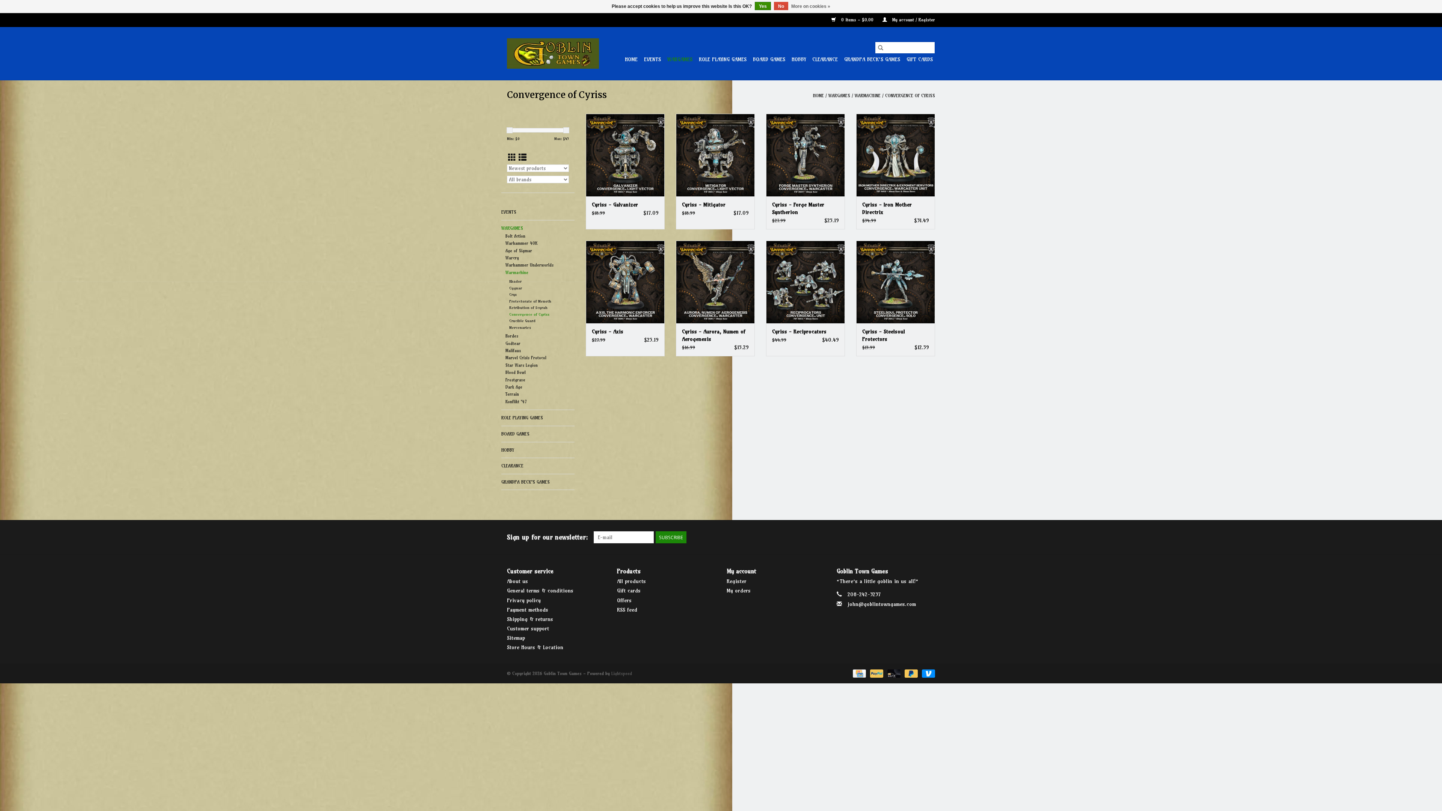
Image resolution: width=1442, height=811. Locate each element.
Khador (515, 281)
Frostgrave (515, 380)
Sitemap (516, 638)
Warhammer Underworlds (529, 265)
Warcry (512, 258)
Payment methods (527, 609)
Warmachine (868, 95)
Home (631, 59)
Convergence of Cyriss (910, 95)
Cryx (513, 294)
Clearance (825, 59)
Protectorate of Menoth (530, 301)
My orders (739, 590)
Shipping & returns (530, 619)
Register (737, 581)
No (781, 6)
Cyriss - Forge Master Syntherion (798, 208)
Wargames (679, 59)
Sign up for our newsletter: (547, 537)
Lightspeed (621, 673)
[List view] (522, 157)
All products (631, 581)
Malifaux (513, 350)
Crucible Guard (522, 320)
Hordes (511, 336)
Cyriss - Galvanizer (615, 204)
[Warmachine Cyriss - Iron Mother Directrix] (895, 155)
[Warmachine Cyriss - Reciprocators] (805, 282)
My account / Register (913, 20)
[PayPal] (876, 673)
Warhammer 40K (521, 243)
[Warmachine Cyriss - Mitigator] (715, 155)
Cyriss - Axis (607, 331)
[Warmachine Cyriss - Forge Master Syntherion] (805, 155)
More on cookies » (810, 6)
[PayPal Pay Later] (910, 673)
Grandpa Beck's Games (872, 59)
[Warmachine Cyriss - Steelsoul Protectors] (895, 282)
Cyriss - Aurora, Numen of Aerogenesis (713, 335)
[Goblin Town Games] (553, 53)
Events (652, 59)
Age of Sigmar (518, 250)
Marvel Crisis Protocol (525, 357)
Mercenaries (520, 327)
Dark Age (513, 387)
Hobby (799, 59)
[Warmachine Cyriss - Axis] (625, 282)
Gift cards (920, 59)
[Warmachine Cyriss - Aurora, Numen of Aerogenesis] (715, 282)
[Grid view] (512, 157)
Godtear (512, 343)
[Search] (880, 48)
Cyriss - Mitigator (704, 204)
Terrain (512, 394)
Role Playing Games (723, 59)
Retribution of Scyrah (528, 307)
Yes (763, 6)
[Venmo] (927, 673)
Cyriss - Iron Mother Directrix (887, 208)
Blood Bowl (515, 372)
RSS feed (627, 609)
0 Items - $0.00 (857, 20)
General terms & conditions (540, 590)
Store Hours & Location (535, 647)
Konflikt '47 (515, 401)
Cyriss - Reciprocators (799, 331)
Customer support (528, 628)
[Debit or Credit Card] (893, 673)
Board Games (769, 59)
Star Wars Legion (521, 365)
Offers (624, 600)
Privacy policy (524, 600)
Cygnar (515, 288)
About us (517, 581)
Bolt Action (515, 236)
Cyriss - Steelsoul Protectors (883, 335)
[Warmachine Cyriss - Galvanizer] (625, 155)
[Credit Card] (858, 673)
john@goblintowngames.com (882, 604)
